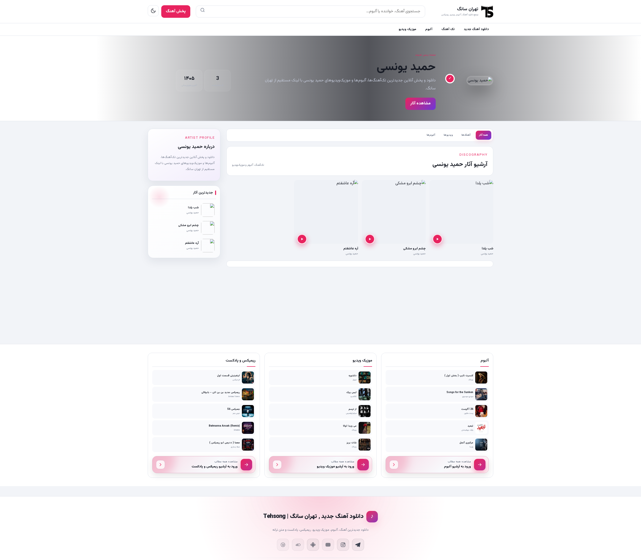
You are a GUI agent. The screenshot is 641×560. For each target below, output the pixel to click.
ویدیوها (448, 135)
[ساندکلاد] (298, 545)
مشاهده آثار (420, 103)
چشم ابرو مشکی (414, 248)
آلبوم (428, 29)
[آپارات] (313, 545)
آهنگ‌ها (465, 135)
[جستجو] (202, 11)
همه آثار (483, 135)
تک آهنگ (448, 29)
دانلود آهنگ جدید (476, 29)
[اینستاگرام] (343, 545)
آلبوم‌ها (431, 135)
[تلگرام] (358, 545)
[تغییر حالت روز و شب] (153, 10)
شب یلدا (487, 248)
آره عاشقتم (350, 248)
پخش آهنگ (176, 11)
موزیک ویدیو (407, 29)
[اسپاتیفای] (283, 545)
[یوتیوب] (328, 545)
